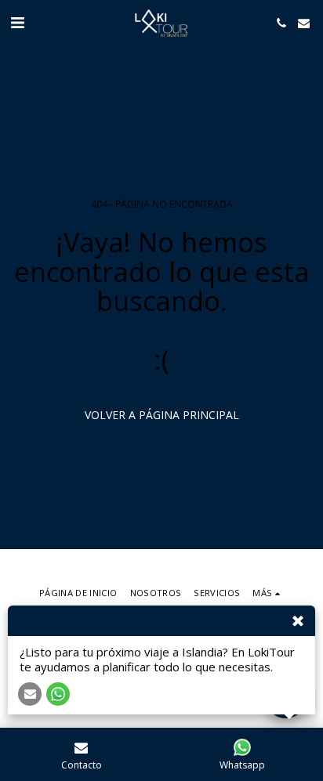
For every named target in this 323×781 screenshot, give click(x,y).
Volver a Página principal (162, 414)
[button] (17, 22)
